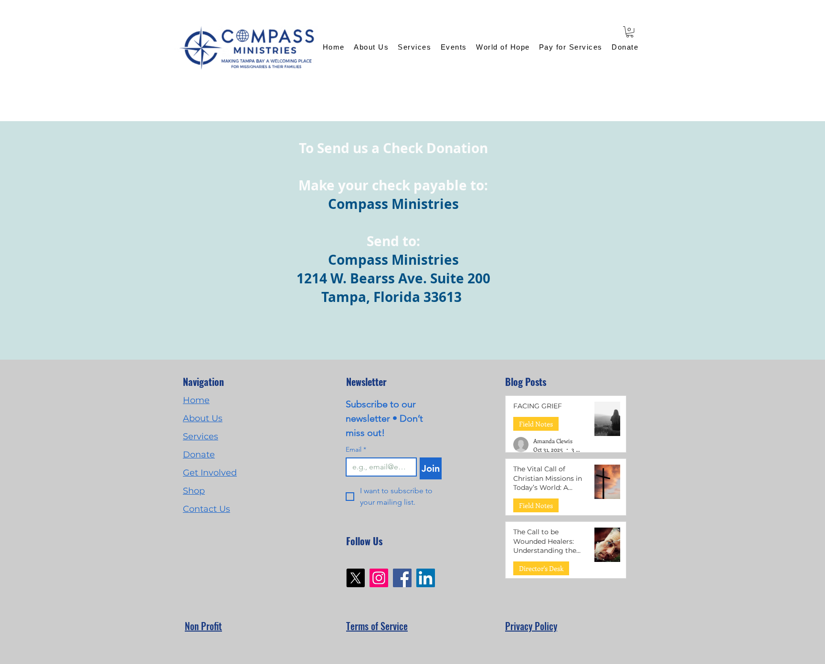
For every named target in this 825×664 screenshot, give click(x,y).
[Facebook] (402, 578)
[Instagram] (379, 578)
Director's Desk (541, 568)
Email (356, 450)
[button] (629, 32)
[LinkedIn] (425, 578)
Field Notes (536, 423)
